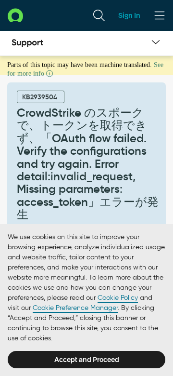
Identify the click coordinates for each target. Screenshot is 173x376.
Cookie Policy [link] (118, 298)
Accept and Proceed (86, 359)
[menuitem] (99, 15)
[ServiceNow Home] (15, 15)
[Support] (27, 43)
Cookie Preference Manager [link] (75, 308)
